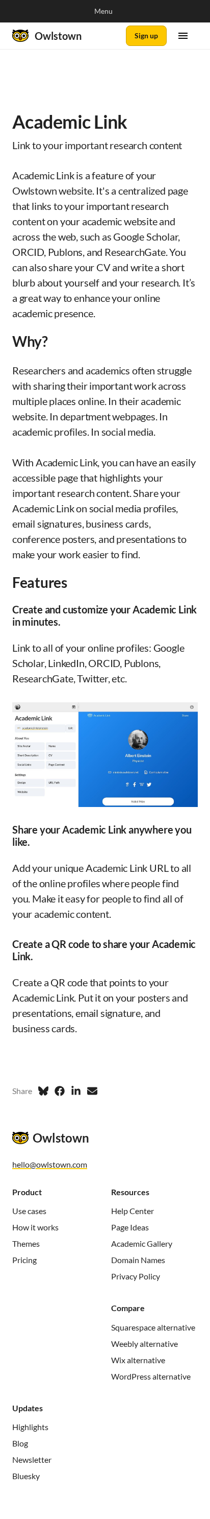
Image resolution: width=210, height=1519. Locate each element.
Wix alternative (138, 1360)
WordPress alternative (151, 1376)
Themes (26, 1243)
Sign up (146, 35)
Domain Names (138, 1260)
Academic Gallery (141, 1243)
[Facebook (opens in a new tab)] (60, 1091)
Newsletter (31, 1459)
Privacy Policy (135, 1276)
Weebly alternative (144, 1343)
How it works (35, 1227)
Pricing (24, 1260)
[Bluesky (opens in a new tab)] (43, 1091)
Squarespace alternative (153, 1327)
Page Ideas (130, 1227)
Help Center (132, 1211)
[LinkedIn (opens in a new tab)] (76, 1091)
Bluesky (26, 1476)
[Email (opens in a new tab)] (92, 1091)
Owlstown (58, 36)
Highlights (30, 1427)
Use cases (29, 1211)
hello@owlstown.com (49, 1164)
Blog (20, 1443)
